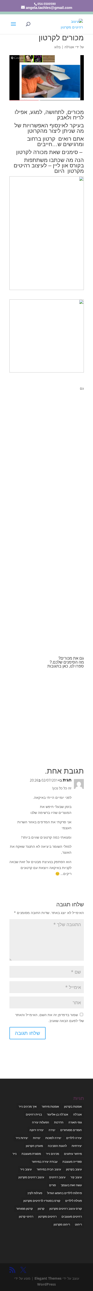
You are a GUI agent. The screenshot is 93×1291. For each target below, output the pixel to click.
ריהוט (78, 1224)
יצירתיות (77, 1146)
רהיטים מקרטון (47, 1216)
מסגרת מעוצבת (31, 1154)
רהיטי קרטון (26, 1216)
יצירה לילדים (74, 1138)
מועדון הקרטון (34, 1146)
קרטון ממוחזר (24, 1208)
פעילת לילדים (73, 1201)
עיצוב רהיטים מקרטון (31, 1177)
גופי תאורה (75, 1122)
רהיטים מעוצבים (72, 1216)
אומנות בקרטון (73, 1106)
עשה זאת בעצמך (71, 1185)
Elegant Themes (48, 1278)
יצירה (52, 1130)
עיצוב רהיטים (57, 1177)
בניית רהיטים (34, 1114)
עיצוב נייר (26, 1169)
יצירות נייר (22, 1138)
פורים (52, 1185)
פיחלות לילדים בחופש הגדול (64, 1193)
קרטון (41, 1208)
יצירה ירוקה (37, 1130)
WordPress (46, 1284)
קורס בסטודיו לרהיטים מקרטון (41, 1201)
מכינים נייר (52, 1154)
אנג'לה (69, 47)
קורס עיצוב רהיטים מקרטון (65, 1208)
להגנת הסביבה (57, 1146)
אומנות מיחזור (50, 1106)
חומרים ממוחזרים (71, 1130)
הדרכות (58, 1122)
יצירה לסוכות (53, 1138)
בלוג (57, 47)
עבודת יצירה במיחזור (45, 1161)
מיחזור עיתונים (73, 1154)
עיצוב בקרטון (74, 1169)
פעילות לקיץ (35, 1193)
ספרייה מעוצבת (72, 1161)
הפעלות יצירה (40, 1122)
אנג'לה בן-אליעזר (57, 1114)
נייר (14, 1154)
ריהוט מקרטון (62, 1224)
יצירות (36, 1138)
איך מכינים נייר (28, 1106)
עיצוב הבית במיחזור (49, 1169)
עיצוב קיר (76, 1177)
